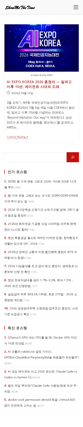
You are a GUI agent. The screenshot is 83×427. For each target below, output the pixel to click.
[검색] (73, 157)
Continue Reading (17, 137)
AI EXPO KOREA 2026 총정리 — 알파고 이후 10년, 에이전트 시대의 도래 (39, 84)
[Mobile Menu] (76, 7)
